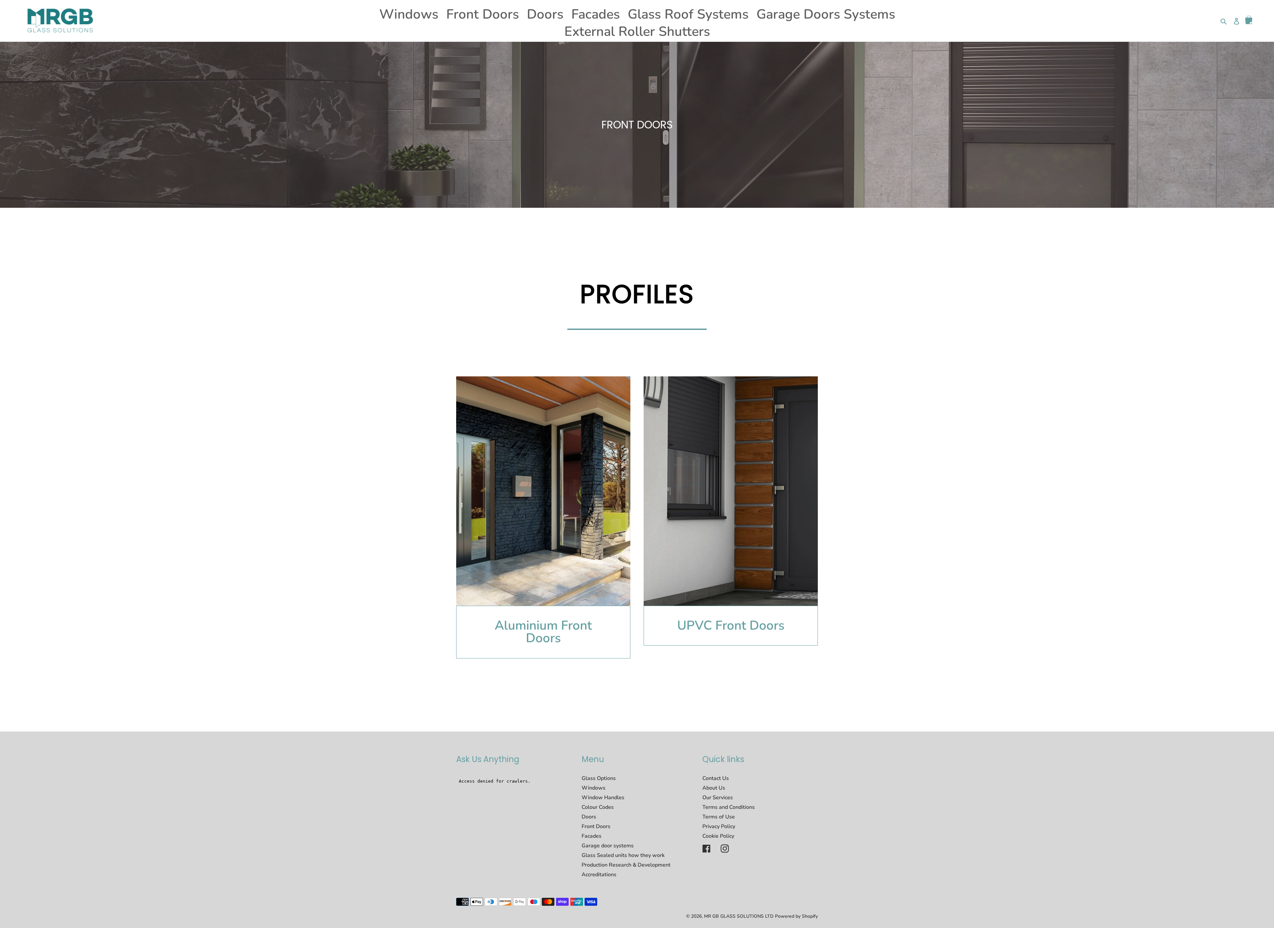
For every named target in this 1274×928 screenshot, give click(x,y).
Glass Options (599, 778)
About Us (713, 788)
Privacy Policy (718, 826)
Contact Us (715, 778)
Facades (592, 836)
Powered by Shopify (796, 916)
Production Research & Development (626, 865)
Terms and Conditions (728, 807)
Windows (593, 788)
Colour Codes (598, 807)
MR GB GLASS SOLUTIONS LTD (739, 916)
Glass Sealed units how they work (623, 855)
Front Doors (596, 826)
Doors (589, 816)
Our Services (717, 797)
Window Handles (603, 797)
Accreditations (599, 874)
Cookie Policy (718, 836)
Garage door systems (608, 845)
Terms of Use (718, 816)
